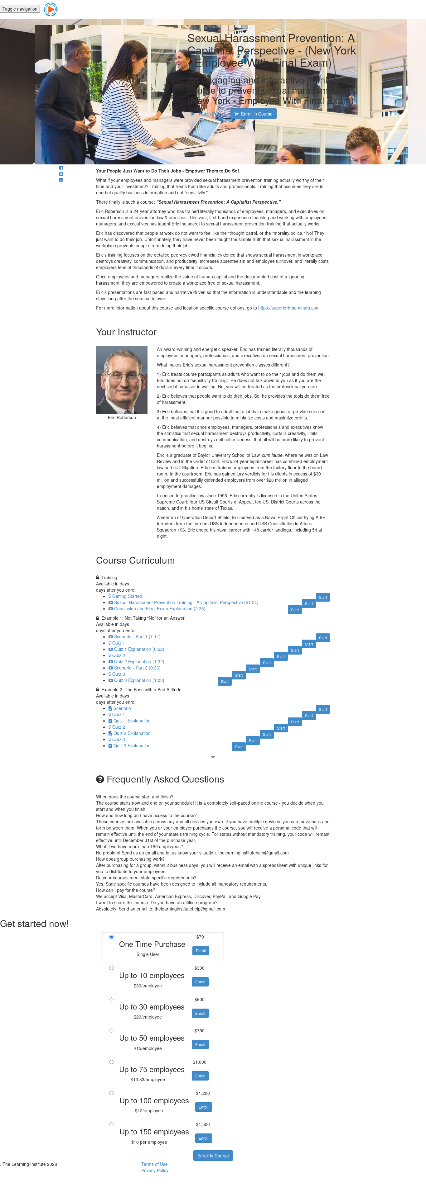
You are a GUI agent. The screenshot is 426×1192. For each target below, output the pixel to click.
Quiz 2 (118, 655)
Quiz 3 (118, 674)
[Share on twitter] (61, 174)
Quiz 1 (118, 643)
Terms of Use (154, 1164)
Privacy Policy (154, 1170)
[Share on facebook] (61, 167)
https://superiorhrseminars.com (289, 308)
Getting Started (127, 596)
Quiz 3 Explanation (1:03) (139, 680)
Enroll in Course (213, 1155)
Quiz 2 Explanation (132, 733)
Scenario (122, 708)
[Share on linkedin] (61, 180)
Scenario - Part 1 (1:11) (137, 636)
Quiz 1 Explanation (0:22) (139, 649)
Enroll (201, 950)
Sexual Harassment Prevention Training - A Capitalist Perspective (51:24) (186, 602)
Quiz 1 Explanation (132, 720)
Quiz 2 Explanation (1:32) (139, 661)
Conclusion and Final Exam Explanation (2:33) (160, 608)
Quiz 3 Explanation (132, 745)
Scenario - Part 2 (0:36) (137, 668)
